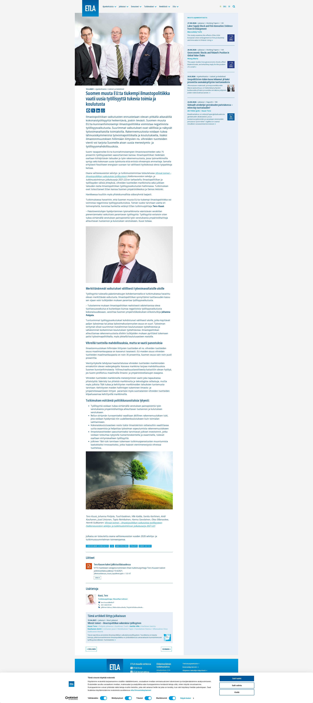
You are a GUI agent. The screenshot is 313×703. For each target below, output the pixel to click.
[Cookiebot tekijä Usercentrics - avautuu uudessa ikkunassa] (71, 698)
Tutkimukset (149, 6)
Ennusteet (135, 6)
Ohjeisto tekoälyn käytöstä (194, 670)
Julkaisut (122, 6)
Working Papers (212, 23)
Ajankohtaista (108, 6)
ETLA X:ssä (137, 667)
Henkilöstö (163, 6)
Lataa (97, 577)
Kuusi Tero (92, 626)
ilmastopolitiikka (122, 546)
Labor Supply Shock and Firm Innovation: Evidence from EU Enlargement (210, 27)
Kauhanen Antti (94, 629)
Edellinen (92, 649)
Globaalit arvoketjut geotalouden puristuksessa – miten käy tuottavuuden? (210, 106)
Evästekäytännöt (190, 667)
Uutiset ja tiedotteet (116, 89)
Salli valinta (237, 685)
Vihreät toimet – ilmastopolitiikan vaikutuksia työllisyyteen (114, 623)
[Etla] (90, 8)
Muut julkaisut (112, 620)
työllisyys (133, 546)
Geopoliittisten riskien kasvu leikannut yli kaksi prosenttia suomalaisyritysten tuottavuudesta (208, 81)
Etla (174, 6)
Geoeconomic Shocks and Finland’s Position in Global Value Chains (208, 54)
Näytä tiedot (185, 698)
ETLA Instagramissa (141, 671)
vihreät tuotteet (145, 546)
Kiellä (237, 692)
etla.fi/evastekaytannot (141, 690)
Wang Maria (192, 58)
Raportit (209, 102)
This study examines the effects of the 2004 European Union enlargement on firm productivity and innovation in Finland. (205, 37)
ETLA (112, 546)
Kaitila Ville (135, 626)
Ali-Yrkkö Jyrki (193, 111)
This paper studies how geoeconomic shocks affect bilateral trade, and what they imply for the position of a (206, 64)
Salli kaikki (236, 678)
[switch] (128, 698)
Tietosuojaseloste (190, 663)
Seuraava (165, 649)
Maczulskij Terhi (194, 32)
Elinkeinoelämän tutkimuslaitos (97, 546)
